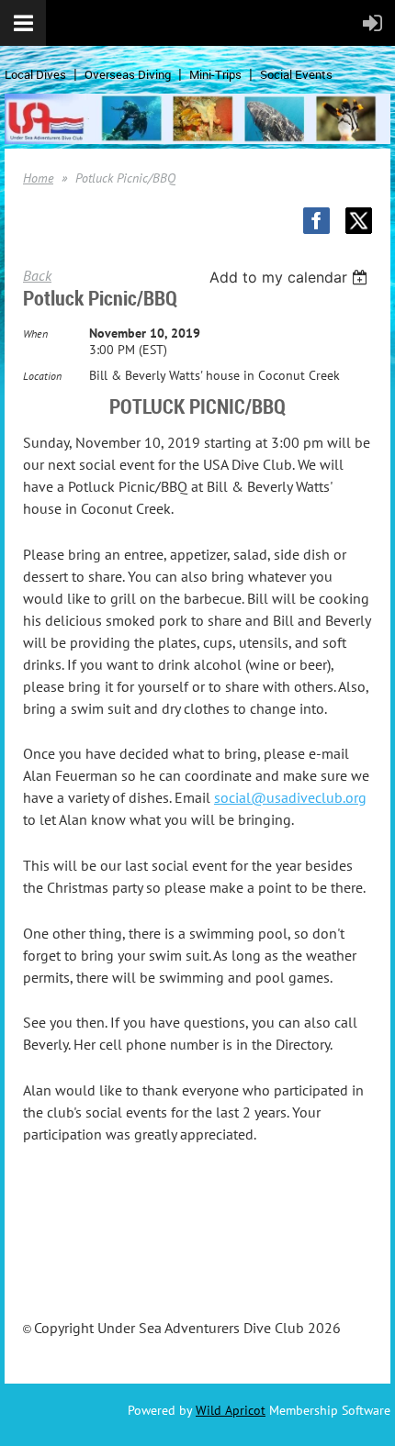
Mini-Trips (215, 74)
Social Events (296, 74)
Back (37, 275)
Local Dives (35, 74)
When (35, 333)
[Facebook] (316, 220)
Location (42, 376)
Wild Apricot (230, 1410)
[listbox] (290, 277)
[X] (358, 220)
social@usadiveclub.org (290, 797)
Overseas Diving (128, 74)
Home (38, 178)
